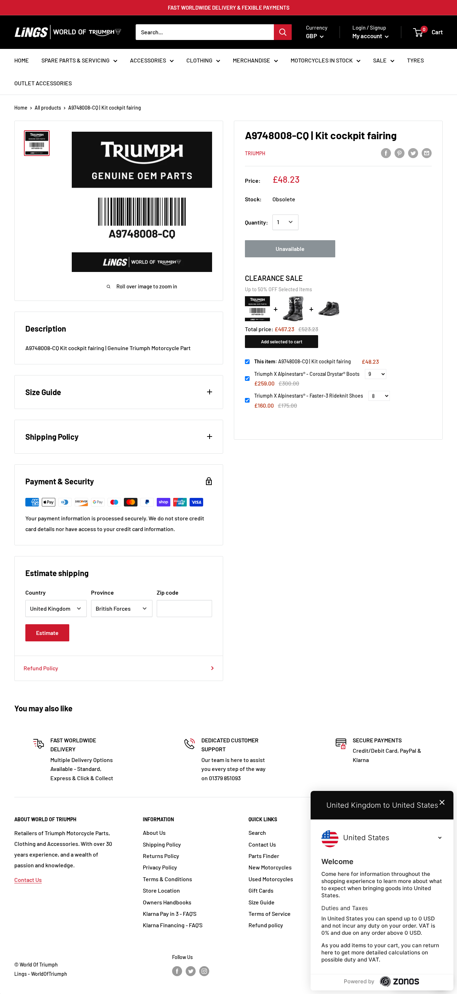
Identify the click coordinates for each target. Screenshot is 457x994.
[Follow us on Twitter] (191, 971)
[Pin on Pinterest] (400, 152)
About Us (154, 832)
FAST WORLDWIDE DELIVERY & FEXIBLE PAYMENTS (229, 7)
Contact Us (28, 879)
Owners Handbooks (167, 902)
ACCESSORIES (148, 60)
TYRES (415, 60)
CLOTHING (199, 60)
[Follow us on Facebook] (177, 971)
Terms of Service (269, 913)
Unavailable (290, 248)
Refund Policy (41, 668)
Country (35, 592)
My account (367, 35)
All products (48, 108)
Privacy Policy (160, 867)
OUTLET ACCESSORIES (43, 83)
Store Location (161, 890)
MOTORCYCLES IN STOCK (322, 60)
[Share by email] (427, 152)
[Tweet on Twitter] (413, 152)
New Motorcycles (270, 867)
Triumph (255, 153)
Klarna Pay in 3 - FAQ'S (169, 913)
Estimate (47, 632)
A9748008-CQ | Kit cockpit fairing (302, 361)
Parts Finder (263, 855)
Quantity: (256, 221)
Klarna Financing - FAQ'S (172, 925)
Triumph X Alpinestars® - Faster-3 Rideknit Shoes (308, 396)
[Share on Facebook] (386, 152)
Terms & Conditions (167, 879)
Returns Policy (161, 855)
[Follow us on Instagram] (204, 971)
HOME (21, 60)
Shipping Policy (162, 844)
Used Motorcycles (270, 879)
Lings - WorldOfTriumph (40, 974)
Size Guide (261, 902)
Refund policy (265, 925)
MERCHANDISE (251, 60)
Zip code (168, 592)
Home (20, 108)
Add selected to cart (281, 341)
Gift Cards (260, 890)
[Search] (283, 32)
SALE (380, 60)
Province (102, 592)
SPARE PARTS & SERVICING (75, 60)
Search (257, 832)
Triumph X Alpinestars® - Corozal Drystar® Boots (307, 374)
